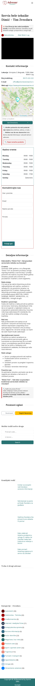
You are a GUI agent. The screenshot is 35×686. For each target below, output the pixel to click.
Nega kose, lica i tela (12, 639)
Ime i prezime (7, 193)
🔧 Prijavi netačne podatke (14, 142)
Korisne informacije (12, 631)
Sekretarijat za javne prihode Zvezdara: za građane (25, 503)
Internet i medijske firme (14, 623)
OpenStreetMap (23, 115)
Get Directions (12, 123)
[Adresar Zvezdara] (10, 3)
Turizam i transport (12, 656)
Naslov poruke (7, 209)
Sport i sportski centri (13, 648)
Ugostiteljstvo (10, 660)
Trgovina (8, 652)
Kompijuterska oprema (13, 627)
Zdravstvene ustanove (13, 668)
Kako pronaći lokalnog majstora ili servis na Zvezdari (25, 551)
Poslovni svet (10, 644)
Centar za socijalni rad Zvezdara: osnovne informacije (25, 487)
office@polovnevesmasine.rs (23, 82)
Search (17, 442)
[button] (30, 109)
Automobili (9, 611)
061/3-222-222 (28, 78)
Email (4, 201)
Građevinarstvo (10, 619)
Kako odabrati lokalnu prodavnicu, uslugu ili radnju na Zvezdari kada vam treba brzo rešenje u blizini (25, 538)
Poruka (5, 217)
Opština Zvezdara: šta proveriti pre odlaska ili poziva (25, 519)
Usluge (7, 664)
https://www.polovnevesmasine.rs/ (21, 85)
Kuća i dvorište (10, 635)
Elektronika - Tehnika (13, 615)
